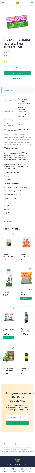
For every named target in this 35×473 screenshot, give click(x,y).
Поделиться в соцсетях (14, 56)
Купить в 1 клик (17, 78)
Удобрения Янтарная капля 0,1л (25, 370)
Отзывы (9, 221)
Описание (9, 90)
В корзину (18, 73)
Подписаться (17, 423)
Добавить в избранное (14, 52)
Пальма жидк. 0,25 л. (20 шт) (8, 292)
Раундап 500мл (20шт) (26, 330)
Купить (26, 298)
